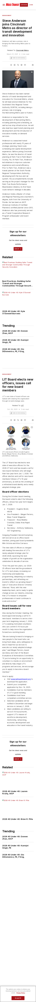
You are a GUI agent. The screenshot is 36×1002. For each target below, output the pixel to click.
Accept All (18, 998)
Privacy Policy (21, 993)
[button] (3, 4)
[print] (33, 65)
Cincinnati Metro (22, 50)
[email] (25, 65)
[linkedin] (15, 65)
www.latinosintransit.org (21, 679)
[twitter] (18, 65)
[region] (18, 994)
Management (7, 15)
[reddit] (21, 65)
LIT (22, 405)
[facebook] (11, 65)
